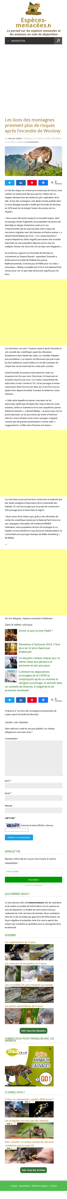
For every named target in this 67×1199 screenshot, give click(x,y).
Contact (53, 1186)
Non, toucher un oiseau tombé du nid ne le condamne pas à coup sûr (29, 1143)
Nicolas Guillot (15, 138)
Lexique (14, 1186)
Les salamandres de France (20, 942)
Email (7, 793)
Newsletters (24, 1186)
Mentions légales (40, 1186)
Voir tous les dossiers (33, 1030)
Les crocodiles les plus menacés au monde (29, 984)
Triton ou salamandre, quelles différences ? (29, 1099)
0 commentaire (32, 142)
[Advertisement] (33, 79)
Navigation (18, 41)
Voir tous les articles (33, 1170)
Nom (7, 781)
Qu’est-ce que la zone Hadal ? (36, 630)
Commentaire (11, 738)
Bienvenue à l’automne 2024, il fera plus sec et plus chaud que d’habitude (39, 648)
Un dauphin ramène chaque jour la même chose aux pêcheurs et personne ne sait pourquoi (39, 662)
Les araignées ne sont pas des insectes (26, 1120)
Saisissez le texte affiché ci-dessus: (37, 825)
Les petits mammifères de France (24, 1006)
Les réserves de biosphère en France (25, 963)
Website (8, 805)
